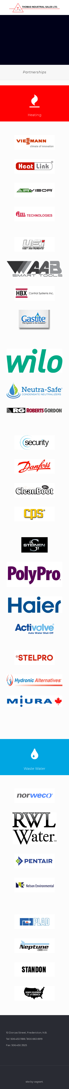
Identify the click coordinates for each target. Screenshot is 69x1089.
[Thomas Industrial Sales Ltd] (34, 7)
